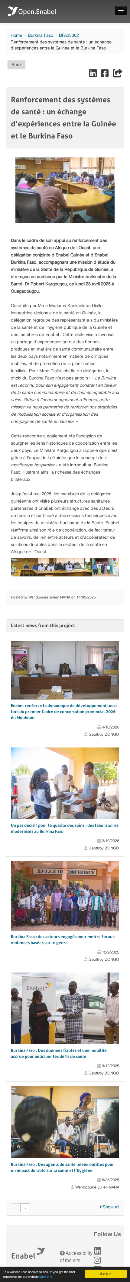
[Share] (117, 75)
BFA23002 (69, 35)
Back (16, 64)
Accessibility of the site (76, 1257)
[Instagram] (97, 1260)
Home (16, 35)
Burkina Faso (40, 35)
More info (45, 1276)
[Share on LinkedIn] (93, 75)
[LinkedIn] (97, 1251)
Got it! (104, 1273)
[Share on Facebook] (105, 75)
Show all (110, 1206)
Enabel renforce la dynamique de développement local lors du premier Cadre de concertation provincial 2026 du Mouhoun (64, 711)
